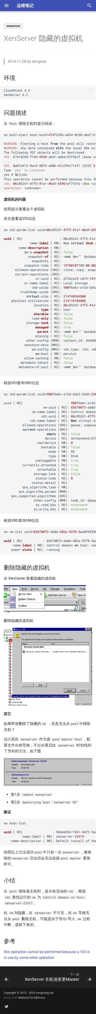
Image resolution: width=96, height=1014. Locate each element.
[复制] (91, 90)
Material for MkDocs (31, 997)
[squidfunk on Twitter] (6, 1006)
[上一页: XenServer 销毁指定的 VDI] (6, 977)
